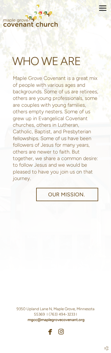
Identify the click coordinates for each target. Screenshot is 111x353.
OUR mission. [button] (67, 194)
